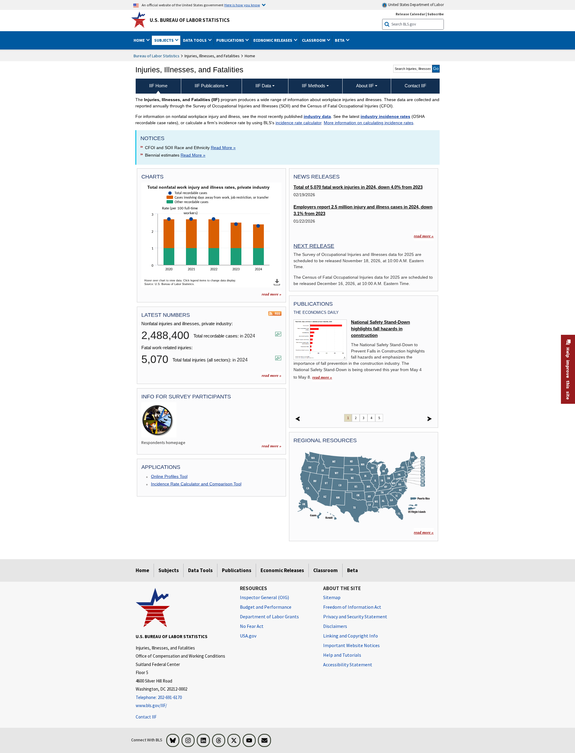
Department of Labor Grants (269, 617)
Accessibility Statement (347, 665)
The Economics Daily (316, 312)
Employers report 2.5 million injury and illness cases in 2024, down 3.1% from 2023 (362, 210)
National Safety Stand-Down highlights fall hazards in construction (380, 329)
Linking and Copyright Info (350, 636)
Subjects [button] (164, 40)
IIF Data (263, 85)
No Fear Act (252, 626)
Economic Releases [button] (273, 40)
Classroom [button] (314, 40)
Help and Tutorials (342, 655)
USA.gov (248, 636)
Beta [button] (340, 40)
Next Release (313, 246)
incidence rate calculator (298, 122)
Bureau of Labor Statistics (156, 55)
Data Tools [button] (195, 40)
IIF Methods (313, 85)
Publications (236, 570)
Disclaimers (335, 626)
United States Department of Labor (415, 4)
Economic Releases (282, 570)
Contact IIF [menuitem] (415, 85)
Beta (352, 570)
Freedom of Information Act (352, 607)
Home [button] (140, 40)
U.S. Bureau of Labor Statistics (190, 20)
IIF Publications (210, 85)
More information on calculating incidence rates (368, 122)
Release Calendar (410, 14)
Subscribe (435, 14)
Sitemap (332, 597)
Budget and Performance (265, 607)
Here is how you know (242, 4)
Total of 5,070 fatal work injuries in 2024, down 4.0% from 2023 (358, 187)
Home (142, 570)
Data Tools (200, 570)
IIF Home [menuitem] (158, 85)
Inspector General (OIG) (264, 597)
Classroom (325, 570)
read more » (272, 294)
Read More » (223, 147)
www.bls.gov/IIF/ (151, 705)
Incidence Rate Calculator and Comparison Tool (196, 484)
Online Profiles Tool (169, 476)
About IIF (365, 85)
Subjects (168, 570)
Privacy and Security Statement (355, 617)
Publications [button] (230, 40)
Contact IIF (146, 717)
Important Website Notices (351, 645)
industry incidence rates (385, 116)
